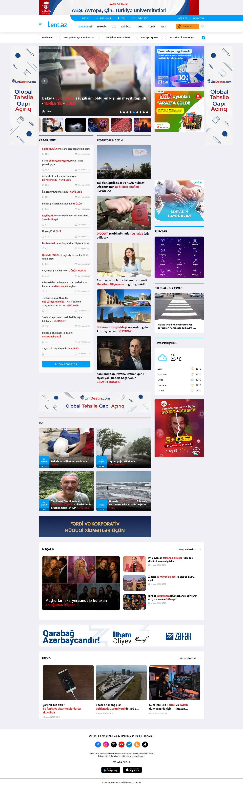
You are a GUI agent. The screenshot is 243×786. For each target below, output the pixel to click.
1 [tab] (121, 112)
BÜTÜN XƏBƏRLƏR (66, 364)
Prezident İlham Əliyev (182, 37)
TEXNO (139, 26)
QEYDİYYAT (198, 18)
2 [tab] (124, 112)
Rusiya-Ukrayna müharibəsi (79, 37)
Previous (40, 38)
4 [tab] (130, 112)
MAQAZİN (101, 26)
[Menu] (40, 24)
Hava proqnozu (150, 37)
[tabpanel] (95, 81)
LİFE (114, 26)
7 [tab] (140, 112)
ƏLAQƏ (109, 735)
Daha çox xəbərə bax (187, 549)
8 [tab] (144, 112)
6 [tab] (137, 112)
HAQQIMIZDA (127, 735)
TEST (163, 26)
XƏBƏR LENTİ (47, 140)
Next (203, 38)
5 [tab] (134, 112)
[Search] (203, 26)
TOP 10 (151, 26)
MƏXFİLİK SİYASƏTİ (145, 735)
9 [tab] (147, 112)
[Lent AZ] (57, 24)
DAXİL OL (182, 18)
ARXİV (117, 735)
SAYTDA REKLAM (96, 735)
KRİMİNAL (126, 26)
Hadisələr (47, 37)
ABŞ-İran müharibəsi (118, 37)
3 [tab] (127, 112)
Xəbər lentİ (85, 26)
